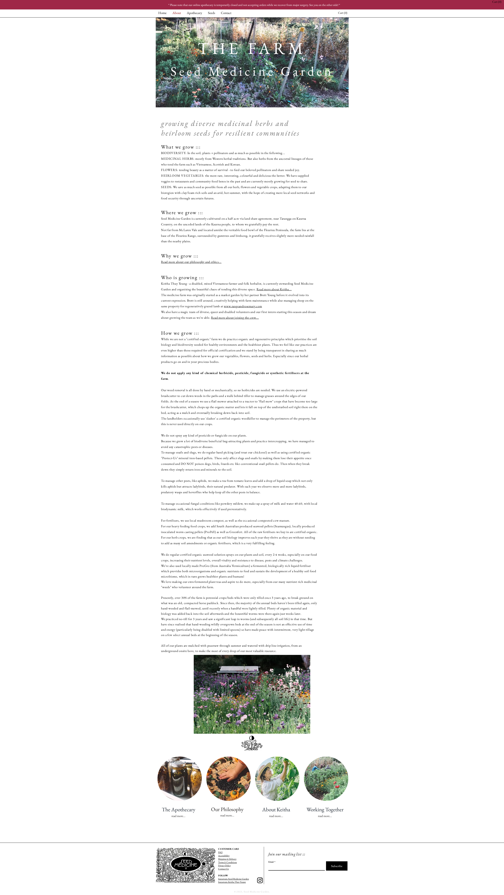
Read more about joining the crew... (235, 318)
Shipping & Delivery (227, 859)
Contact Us (223, 868)
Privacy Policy (224, 865)
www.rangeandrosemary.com (243, 306)
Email (271, 862)
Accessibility (224, 855)
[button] (343, 13)
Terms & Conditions (227, 862)
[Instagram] (260, 880)
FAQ (220, 852)
